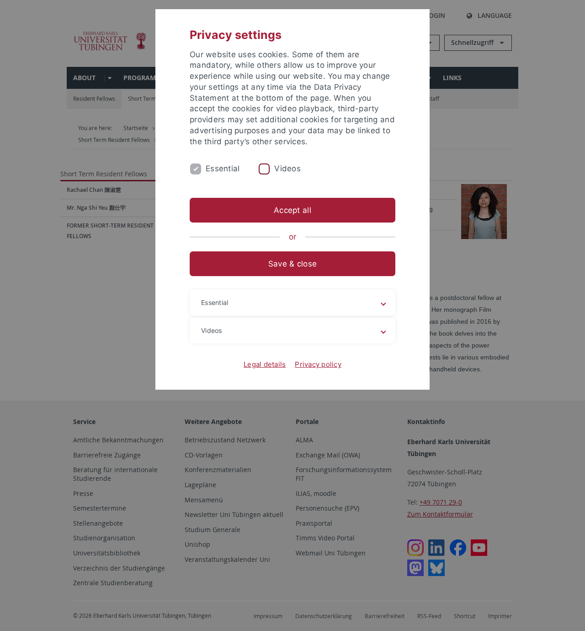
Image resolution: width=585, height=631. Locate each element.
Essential (222, 168)
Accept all (292, 210)
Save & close (292, 263)
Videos (287, 168)
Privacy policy (318, 364)
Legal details (265, 364)
